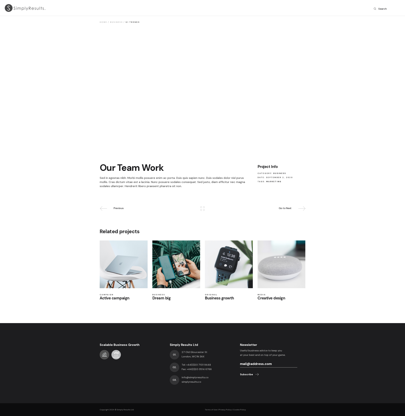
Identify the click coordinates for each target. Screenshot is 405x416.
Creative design (271, 298)
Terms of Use (211, 409)
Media (262, 295)
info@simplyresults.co (195, 377)
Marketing (274, 181)
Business (279, 173)
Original (211, 295)
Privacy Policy (225, 409)
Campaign (106, 295)
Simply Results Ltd (125, 409)
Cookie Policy (239, 409)
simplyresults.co (191, 381)
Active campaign (114, 298)
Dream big (161, 298)
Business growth (219, 298)
